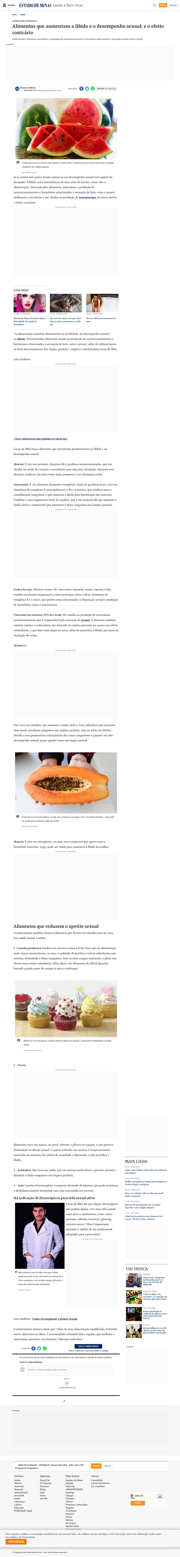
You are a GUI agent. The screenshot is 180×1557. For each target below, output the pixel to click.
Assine (163, 5)
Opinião (69, 1483)
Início (14, 15)
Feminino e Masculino (76, 1505)
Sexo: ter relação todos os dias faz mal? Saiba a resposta (144, 1194)
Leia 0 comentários (88, 1346)
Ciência (69, 1502)
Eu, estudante (98, 1486)
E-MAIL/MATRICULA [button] (67, 1388)
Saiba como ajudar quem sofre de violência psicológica (146, 1171)
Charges (70, 1496)
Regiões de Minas (74, 1480)
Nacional (18, 1489)
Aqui (42, 1492)
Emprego (70, 1492)
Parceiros (44, 1486)
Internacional (21, 1492)
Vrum (42, 1496)
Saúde (22, 15)
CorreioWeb (97, 1480)
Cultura (18, 1505)
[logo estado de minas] (35, 5)
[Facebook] (81, 89)
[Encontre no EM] (154, 5)
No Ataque (71, 1523)
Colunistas (19, 1502)
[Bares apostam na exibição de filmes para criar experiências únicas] (134, 1314)
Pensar (69, 1517)
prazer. (85, 620)
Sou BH (43, 1498)
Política (18, 1483)
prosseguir (16, 1541)
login (96, 1351)
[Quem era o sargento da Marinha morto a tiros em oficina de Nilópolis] (134, 1280)
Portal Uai (45, 1480)
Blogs (43, 1489)
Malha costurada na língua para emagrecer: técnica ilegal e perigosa (146, 1183)
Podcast (69, 1520)
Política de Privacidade (22, 1537)
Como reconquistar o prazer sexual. (55, 1319)
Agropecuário (72, 1526)
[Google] (67, 1383)
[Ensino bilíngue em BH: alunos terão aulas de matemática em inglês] (134, 1331)
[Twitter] (87, 89)
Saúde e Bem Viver (68, 5)
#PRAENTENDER (74, 1489)
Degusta (70, 1508)
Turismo (70, 1498)
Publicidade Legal (23, 1511)
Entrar (173, 5)
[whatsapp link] (93, 89)
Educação (18, 1508)
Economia (19, 1486)
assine (105, 1351)
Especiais (70, 1486)
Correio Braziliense (100, 1483)
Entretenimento (73, 1529)
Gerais (17, 1480)
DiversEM (19, 1496)
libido (21, 339)
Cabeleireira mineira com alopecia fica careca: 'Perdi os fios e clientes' (143, 1217)
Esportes (70, 1514)
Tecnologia (71, 1511)
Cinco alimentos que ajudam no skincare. (41, 438)
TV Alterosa (45, 1483)
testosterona (87, 197)
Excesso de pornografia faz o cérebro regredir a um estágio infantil (142, 1206)
